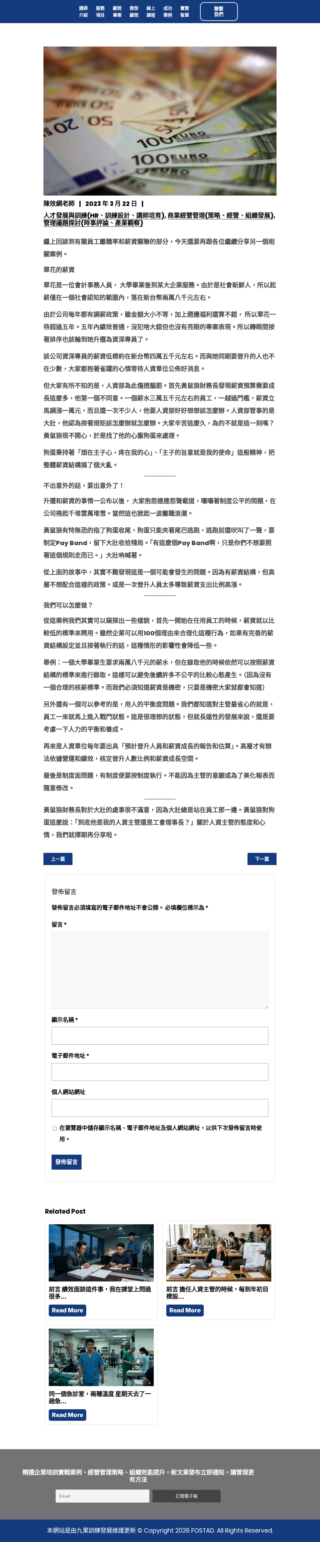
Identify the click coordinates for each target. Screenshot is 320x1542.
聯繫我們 (218, 11)
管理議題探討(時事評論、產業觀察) (93, 223)
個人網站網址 (68, 1092)
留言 (59, 924)
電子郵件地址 (70, 1056)
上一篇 (58, 859)
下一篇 (262, 859)
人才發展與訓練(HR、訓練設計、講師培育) (103, 215)
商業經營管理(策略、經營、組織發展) (220, 215)
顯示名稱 (65, 1020)
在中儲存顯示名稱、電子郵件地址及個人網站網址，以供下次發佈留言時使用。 (160, 1133)
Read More (67, 1310)
